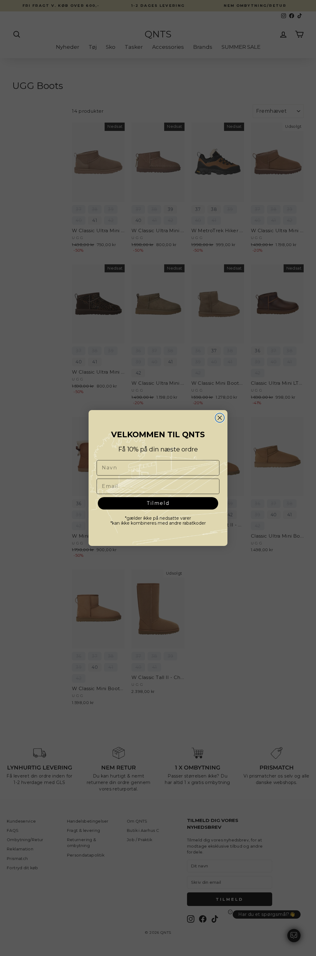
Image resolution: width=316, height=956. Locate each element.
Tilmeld (158, 503)
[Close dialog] (219, 417)
